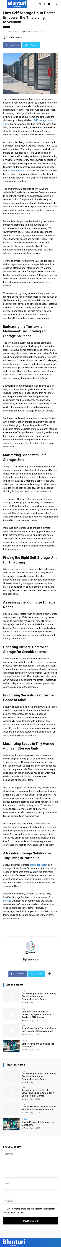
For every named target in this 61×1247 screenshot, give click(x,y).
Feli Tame (24, 1002)
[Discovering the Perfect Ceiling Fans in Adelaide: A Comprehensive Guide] (11, 995)
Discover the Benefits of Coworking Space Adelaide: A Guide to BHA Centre (38, 1014)
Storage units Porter (21, 170)
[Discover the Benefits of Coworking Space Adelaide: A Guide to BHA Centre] (11, 1014)
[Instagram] (39, 4)
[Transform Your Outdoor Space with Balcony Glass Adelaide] (11, 1030)
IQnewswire (16, 37)
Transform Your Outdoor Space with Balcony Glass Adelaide (39, 1029)
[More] (44, 45)
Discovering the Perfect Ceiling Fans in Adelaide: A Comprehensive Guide (38, 996)
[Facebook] (34, 4)
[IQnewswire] (6, 37)
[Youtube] (49, 4)
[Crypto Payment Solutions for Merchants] (11, 1046)
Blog (6, 27)
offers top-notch (38, 864)
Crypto (24, 1040)
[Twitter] (44, 4)
